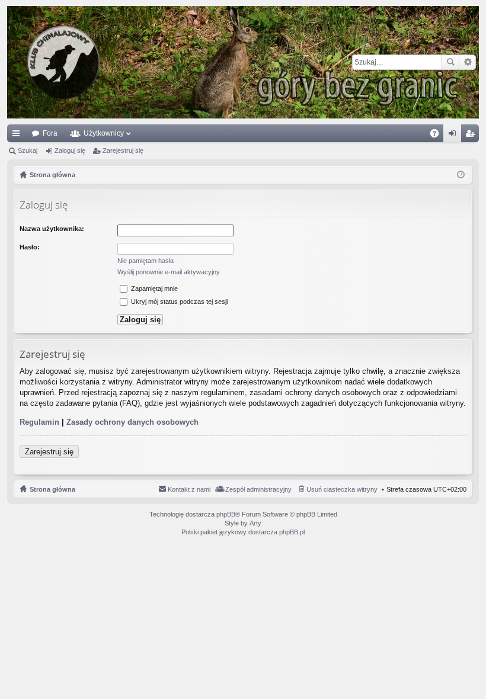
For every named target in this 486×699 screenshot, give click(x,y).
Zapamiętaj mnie (153, 288)
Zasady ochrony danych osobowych (132, 422)
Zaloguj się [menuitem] (454, 135)
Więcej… (18, 135)
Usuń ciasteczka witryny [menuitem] (342, 489)
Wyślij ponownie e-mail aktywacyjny (168, 271)
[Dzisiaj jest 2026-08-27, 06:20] (461, 174)
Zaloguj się (70, 150)
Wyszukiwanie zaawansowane (467, 62)
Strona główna (52, 489)
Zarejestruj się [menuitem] (472, 135)
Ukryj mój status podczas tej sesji (178, 301)
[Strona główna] (243, 62)
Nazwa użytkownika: (52, 228)
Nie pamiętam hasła (145, 260)
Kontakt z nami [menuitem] (189, 489)
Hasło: (30, 247)
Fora (50, 133)
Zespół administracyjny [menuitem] (258, 489)
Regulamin (39, 422)
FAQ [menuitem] (438, 135)
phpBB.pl (292, 532)
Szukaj (450, 62)
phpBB (225, 514)
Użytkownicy (104, 133)
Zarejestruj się (123, 150)
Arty (255, 523)
